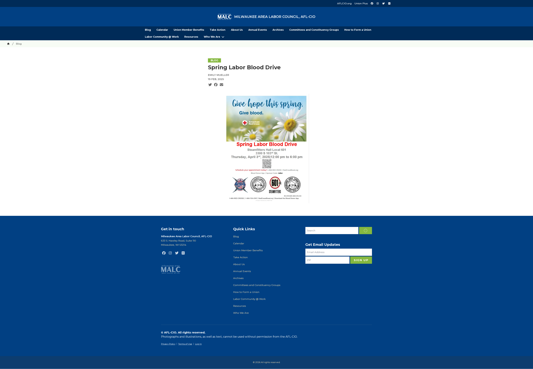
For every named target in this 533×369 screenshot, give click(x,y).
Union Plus (361, 3)
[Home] (8, 43)
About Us (237, 29)
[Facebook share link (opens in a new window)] (216, 85)
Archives (278, 29)
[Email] (221, 85)
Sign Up (361, 260)
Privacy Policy (168, 344)
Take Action (217, 29)
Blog (148, 29)
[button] (365, 230)
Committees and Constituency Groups (314, 29)
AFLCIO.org (344, 3)
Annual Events (257, 29)
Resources (191, 36)
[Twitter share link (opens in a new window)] (210, 85)
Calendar (162, 29)
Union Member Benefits (189, 29)
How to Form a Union (357, 29)
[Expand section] (223, 36)
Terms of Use (185, 344)
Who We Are (212, 36)
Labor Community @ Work (162, 36)
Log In (198, 344)
